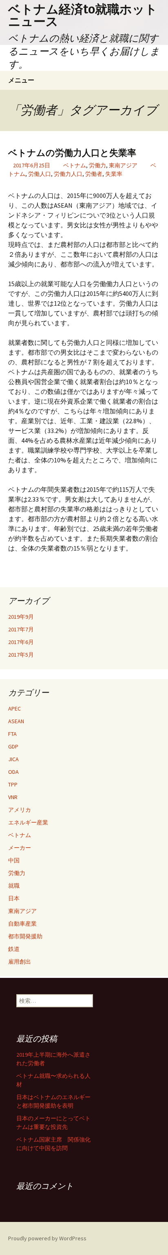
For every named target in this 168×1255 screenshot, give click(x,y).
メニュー (21, 80)
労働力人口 (68, 174)
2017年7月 (21, 629)
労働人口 (39, 174)
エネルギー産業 (28, 822)
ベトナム (74, 165)
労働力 (97, 165)
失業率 (113, 174)
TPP (13, 784)
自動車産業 (22, 923)
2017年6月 (21, 642)
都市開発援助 (25, 936)
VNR (13, 797)
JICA (13, 759)
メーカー (19, 847)
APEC (14, 708)
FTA (12, 733)
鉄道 (14, 949)
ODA (13, 771)
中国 (14, 860)
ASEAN (16, 721)
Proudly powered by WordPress (47, 1238)
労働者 (93, 174)
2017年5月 (21, 654)
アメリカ (19, 809)
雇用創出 (19, 961)
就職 (14, 885)
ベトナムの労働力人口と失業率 (72, 152)
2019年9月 (21, 616)
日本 (14, 898)
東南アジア (123, 165)
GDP (13, 746)
